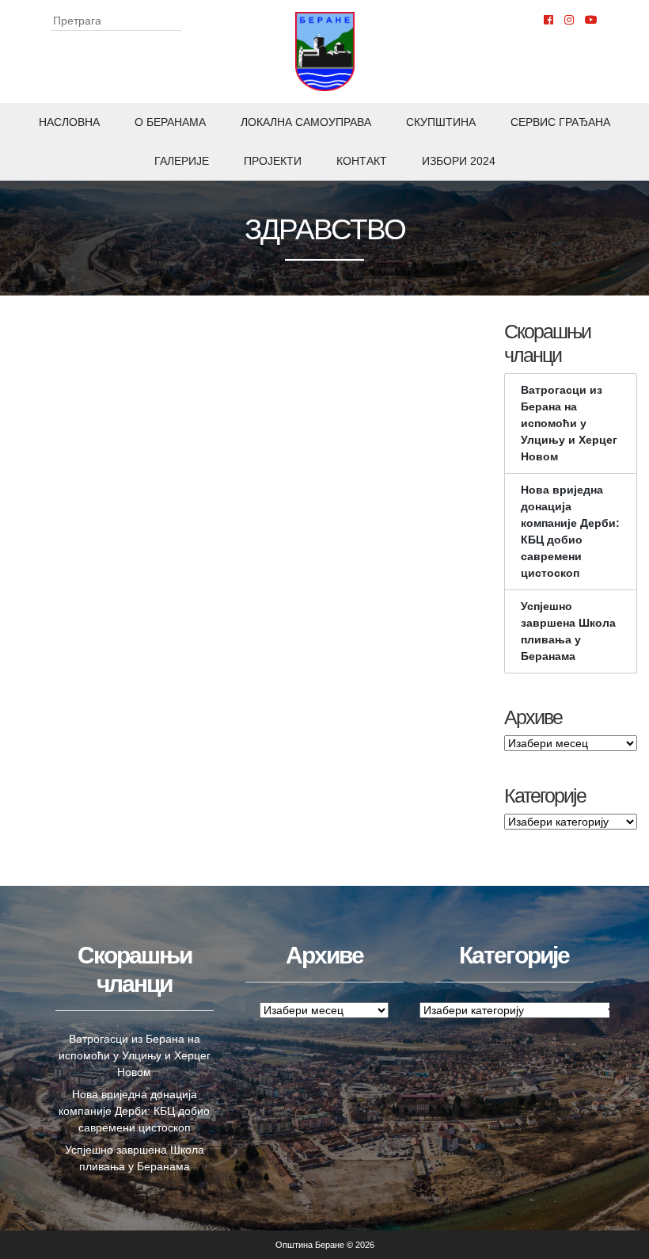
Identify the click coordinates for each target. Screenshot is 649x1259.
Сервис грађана (560, 122)
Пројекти (273, 161)
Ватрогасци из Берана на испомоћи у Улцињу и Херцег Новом (569, 423)
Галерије (181, 161)
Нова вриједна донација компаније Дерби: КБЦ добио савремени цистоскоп (570, 531)
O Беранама (170, 122)
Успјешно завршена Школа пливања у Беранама (568, 631)
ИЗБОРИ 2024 (458, 161)
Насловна (69, 122)
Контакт (361, 161)
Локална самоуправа (306, 122)
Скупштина (441, 122)
